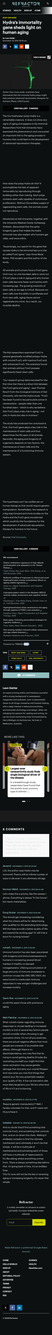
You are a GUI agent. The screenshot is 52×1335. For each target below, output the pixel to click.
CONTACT (7, 1291)
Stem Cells (16, 658)
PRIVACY (7, 1287)
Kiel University (19, 537)
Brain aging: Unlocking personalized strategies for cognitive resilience (25, 621)
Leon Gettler (10, 688)
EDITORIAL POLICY (11, 1276)
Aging (36, 653)
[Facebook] (5, 46)
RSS (5, 1295)
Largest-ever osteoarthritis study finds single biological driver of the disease (25, 773)
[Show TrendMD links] (47, 644)
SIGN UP (28, 10)
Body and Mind (10, 18)
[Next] (45, 769)
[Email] (27, 46)
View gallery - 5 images (26, 108)
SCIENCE (7, 10)
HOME (37, 10)
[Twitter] (10, 46)
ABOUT (6, 1272)
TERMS (6, 1283)
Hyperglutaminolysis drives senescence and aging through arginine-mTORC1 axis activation (25, 608)
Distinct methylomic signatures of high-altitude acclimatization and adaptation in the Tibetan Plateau (23, 565)
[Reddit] (21, 46)
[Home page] (26, 4)
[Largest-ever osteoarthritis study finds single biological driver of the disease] (26, 753)
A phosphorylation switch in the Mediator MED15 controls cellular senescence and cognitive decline (25, 593)
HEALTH (17, 10)
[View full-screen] (49, 57)
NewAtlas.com (35, 1268)
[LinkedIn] (16, 46)
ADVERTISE (8, 1280)
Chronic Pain (15, 745)
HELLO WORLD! (10, 1264)
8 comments (28, 675)
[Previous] (7, 769)
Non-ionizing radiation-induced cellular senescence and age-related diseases (25, 631)
